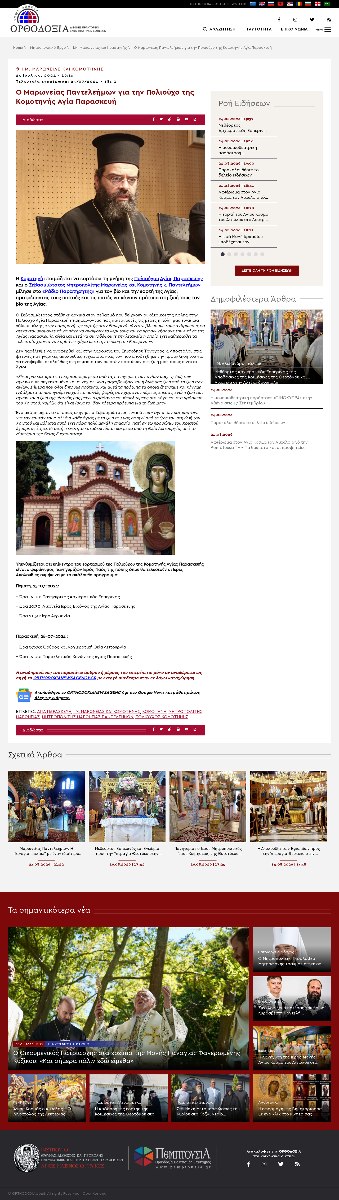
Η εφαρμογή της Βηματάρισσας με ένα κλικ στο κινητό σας (290, 1111)
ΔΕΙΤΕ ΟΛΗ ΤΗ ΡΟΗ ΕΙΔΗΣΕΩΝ (267, 270)
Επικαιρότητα (269, 1001)
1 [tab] (223, 254)
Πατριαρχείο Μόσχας (276, 952)
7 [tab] (262, 254)
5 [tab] (249, 254)
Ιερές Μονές (268, 1051)
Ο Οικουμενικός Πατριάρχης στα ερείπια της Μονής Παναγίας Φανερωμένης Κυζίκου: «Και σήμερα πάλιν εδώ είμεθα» (126, 1057)
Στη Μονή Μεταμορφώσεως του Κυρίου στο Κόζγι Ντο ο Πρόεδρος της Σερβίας (208, 1112)
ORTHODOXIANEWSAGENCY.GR (64, 678)
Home (18, 48)
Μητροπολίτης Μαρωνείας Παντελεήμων (87, 717)
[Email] (186, 119)
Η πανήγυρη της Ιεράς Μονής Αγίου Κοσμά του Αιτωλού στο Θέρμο (287, 1060)
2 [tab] (229, 254)
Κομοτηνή (32, 278)
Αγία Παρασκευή (54, 711)
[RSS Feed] (323, 20)
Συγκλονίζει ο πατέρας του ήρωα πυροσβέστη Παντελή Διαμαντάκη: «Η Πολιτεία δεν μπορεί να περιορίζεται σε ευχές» (291, 1011)
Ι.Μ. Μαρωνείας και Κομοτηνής (100, 48)
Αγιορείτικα (268, 1102)
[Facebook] (272, 20)
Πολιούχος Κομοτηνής (161, 717)
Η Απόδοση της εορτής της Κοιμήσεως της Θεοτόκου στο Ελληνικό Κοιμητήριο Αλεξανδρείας (124, 1112)
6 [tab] (256, 254)
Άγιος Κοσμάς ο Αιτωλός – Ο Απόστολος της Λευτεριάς (42, 1111)
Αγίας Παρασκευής (181, 278)
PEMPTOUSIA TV (26, 1102)
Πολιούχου (146, 278)
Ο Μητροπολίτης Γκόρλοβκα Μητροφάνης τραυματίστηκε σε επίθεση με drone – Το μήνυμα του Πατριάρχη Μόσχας (289, 961)
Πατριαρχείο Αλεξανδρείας (118, 1102)
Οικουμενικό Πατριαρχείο (68, 1044)
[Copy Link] (169, 119)
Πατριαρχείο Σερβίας (195, 1102)
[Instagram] (289, 20)
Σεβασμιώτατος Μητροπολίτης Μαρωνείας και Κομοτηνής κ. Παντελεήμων (114, 285)
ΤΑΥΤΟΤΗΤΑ (259, 29)
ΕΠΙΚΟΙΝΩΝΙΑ (294, 29)
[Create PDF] (195, 119)
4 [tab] (242, 254)
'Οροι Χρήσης (94, 1193)
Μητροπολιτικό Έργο (48, 48)
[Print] (178, 119)
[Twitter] (306, 20)
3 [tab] (236, 254)
